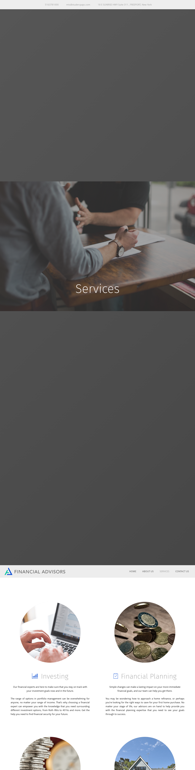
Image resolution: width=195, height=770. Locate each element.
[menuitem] (132, 571)
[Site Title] (35, 571)
